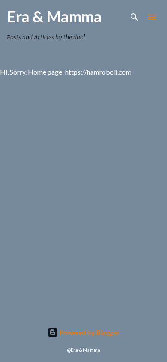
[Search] (134, 17)
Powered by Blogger (89, 332)
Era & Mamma (54, 16)
